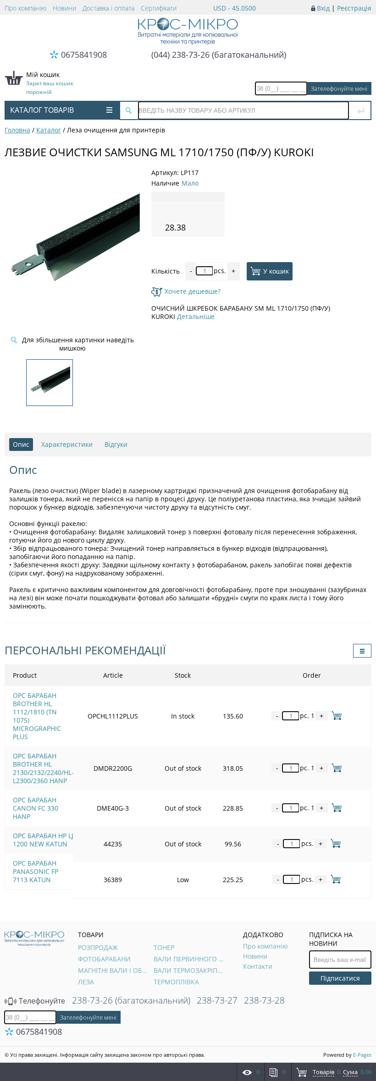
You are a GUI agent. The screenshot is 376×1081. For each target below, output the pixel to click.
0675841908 (84, 54)
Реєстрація (354, 8)
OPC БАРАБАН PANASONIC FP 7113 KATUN (35, 871)
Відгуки (116, 444)
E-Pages (362, 1054)
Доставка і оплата (108, 8)
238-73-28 (264, 1000)
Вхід (323, 8)
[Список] (362, 651)
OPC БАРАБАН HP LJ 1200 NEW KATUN (43, 839)
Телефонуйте (41, 1001)
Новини (64, 8)
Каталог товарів (42, 110)
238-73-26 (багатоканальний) (131, 1000)
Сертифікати (159, 8)
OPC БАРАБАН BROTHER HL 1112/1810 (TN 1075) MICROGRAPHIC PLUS (37, 716)
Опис (21, 444)
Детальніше (196, 316)
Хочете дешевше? (193, 291)
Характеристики (67, 444)
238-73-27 (217, 1000)
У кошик (276, 270)
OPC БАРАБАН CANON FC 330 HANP (35, 808)
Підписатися (340, 978)
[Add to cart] (335, 715)
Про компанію (25, 8)
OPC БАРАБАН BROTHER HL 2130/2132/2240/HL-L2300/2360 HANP (43, 768)
